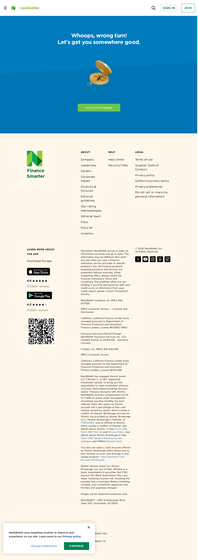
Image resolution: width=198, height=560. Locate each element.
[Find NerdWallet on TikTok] (167, 261)
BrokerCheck (114, 441)
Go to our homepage (99, 107)
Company (87, 159)
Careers (86, 170)
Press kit (87, 227)
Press (84, 222)
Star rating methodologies (91, 208)
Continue (76, 546)
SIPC (92, 422)
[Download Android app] (39, 296)
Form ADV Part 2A (91, 432)
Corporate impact (88, 179)
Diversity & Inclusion (88, 188)
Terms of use (144, 159)
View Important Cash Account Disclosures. (103, 458)
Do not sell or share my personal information (151, 194)
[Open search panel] (153, 8)
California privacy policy (152, 180)
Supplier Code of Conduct (147, 167)
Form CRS (121, 428)
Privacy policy (145, 175)
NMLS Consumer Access (95, 308)
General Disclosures (105, 438)
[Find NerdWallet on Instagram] (153, 261)
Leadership (88, 165)
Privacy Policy (116, 432)
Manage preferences (44, 546)
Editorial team (91, 216)
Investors (87, 233)
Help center (116, 159)
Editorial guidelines (88, 198)
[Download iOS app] (38, 272)
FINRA (84, 422)
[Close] (88, 527)
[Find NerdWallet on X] (138, 261)
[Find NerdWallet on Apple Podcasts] (160, 261)
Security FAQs (118, 165)
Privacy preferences (149, 186)
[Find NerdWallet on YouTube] (145, 261)
